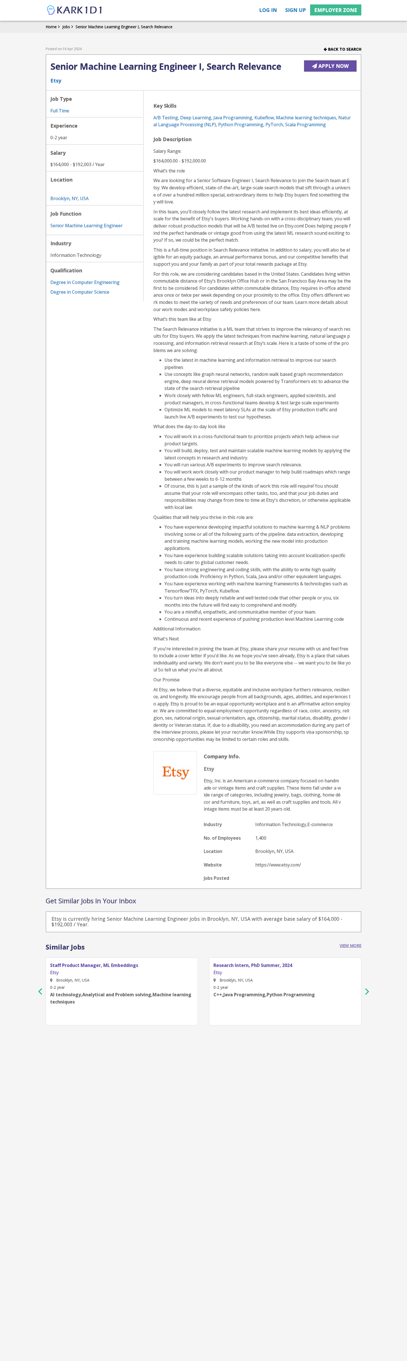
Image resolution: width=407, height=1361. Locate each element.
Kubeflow (264, 118)
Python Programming (240, 124)
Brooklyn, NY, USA (69, 198)
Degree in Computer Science (79, 292)
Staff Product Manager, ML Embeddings (94, 965)
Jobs (66, 26)
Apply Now (333, 66)
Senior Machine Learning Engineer (86, 225)
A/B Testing (165, 118)
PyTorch (274, 124)
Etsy (55, 80)
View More (350, 945)
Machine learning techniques (306, 118)
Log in (268, 10)
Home (51, 26)
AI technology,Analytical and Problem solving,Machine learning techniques (120, 998)
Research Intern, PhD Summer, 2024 (252, 965)
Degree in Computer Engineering (85, 282)
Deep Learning (195, 118)
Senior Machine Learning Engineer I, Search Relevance (124, 26)
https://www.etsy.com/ (278, 865)
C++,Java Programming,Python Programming (264, 995)
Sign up (295, 10)
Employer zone (335, 10)
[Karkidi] (75, 10)
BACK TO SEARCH (344, 49)
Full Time (59, 111)
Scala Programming (305, 124)
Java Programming (232, 118)
